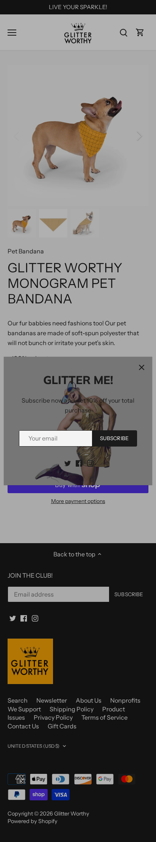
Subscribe (114, 438)
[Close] (141, 367)
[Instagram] (90, 463)
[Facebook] (79, 463)
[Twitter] (67, 463)
